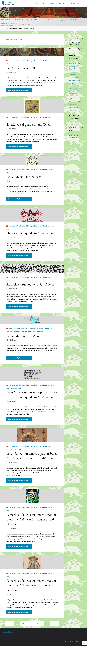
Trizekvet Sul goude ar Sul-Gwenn (29, 124)
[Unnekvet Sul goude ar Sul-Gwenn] (32, 215)
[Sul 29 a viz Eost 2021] (32, 52)
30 (37, 623)
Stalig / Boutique (73, 107)
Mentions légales (7, 632)
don (75, 49)
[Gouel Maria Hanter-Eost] (32, 160)
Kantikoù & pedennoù (75, 80)
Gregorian (11, 61)
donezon (75, 42)
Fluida (74, 642)
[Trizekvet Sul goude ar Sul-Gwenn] (32, 106)
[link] (83, 3)
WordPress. (80, 642)
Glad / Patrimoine (74, 72)
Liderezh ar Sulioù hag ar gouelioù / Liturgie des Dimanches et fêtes (76, 91)
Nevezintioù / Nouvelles (75, 101)
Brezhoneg (72, 66)
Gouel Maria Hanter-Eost (23, 177)
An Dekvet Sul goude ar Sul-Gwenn (30, 284)
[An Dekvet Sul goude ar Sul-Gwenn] (32, 268)
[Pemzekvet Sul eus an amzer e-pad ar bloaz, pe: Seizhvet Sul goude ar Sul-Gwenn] (32, 496)
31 (41, 623)
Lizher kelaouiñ (73, 96)
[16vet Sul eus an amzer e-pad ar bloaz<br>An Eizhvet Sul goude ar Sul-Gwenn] (32, 435)
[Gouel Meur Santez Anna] (32, 320)
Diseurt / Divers (73, 69)
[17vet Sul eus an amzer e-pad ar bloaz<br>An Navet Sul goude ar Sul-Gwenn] (32, 374)
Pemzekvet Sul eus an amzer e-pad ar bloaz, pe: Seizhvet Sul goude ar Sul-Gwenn (31, 519)
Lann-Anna (32, 329)
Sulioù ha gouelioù (74, 110)
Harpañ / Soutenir (74, 77)
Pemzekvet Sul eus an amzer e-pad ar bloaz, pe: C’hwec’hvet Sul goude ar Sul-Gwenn (31, 585)
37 (52, 623)
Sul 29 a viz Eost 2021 (20, 68)
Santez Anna (72, 104)
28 (27, 623)
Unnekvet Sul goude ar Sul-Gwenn (29, 233)
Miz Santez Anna (38, 332)
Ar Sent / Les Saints (14, 329)
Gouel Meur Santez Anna (23, 336)
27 (23, 623)
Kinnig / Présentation (75, 83)
